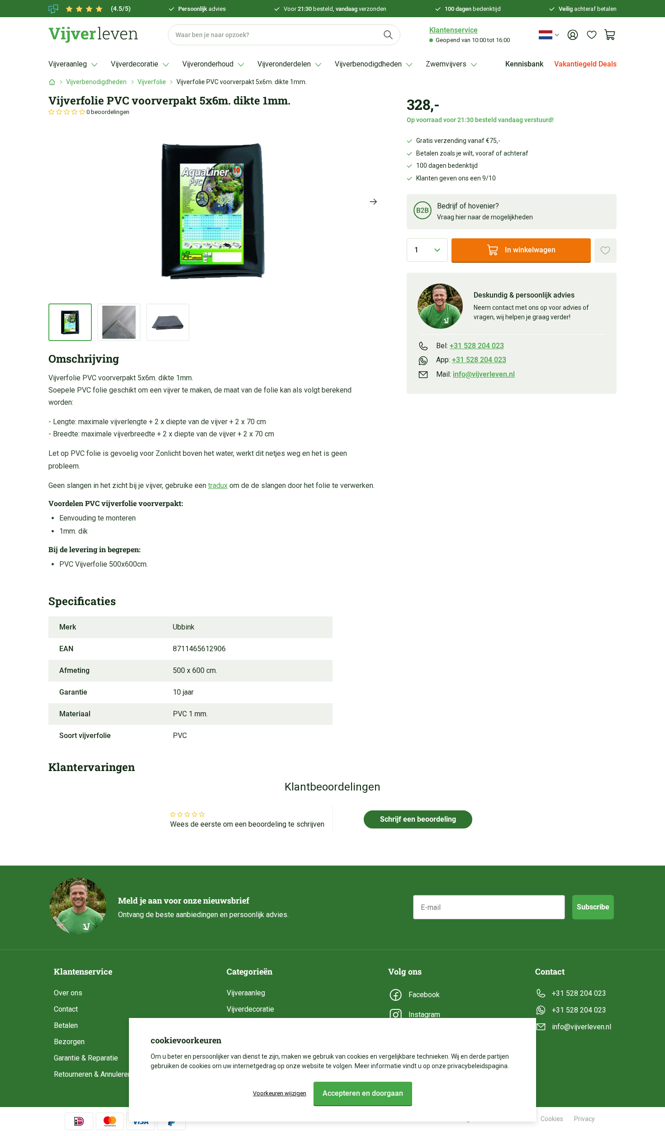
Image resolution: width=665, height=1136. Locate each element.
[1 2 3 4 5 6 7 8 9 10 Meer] (427, 250)
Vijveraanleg (246, 993)
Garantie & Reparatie (86, 1058)
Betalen (66, 1025)
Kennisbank (524, 64)
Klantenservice (453, 30)
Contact (66, 1009)
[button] (67, 112)
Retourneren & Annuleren (93, 1074)
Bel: (470, 345)
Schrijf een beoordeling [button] (418, 819)
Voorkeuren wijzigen (279, 1093)
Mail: (475, 374)
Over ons (68, 993)
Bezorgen (69, 1041)
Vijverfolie (152, 81)
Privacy (584, 1118)
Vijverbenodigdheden (96, 81)
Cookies (552, 1118)
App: (471, 359)
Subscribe (593, 907)
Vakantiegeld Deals (585, 64)
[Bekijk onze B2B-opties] (422, 211)
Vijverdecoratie (250, 1009)
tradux (218, 485)
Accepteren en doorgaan (363, 1093)
